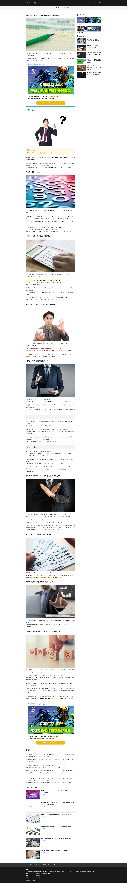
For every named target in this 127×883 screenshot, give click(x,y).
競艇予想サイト (46, 873)
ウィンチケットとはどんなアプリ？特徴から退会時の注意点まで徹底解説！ (94, 61)
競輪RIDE (59, 871)
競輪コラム (35, 13)
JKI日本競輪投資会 (30, 871)
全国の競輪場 (58, 7)
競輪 (96, 2)
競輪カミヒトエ (53, 871)
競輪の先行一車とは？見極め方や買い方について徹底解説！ (55, 850)
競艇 (100, 2)
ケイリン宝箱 (72, 871)
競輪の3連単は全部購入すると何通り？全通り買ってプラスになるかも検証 (94, 67)
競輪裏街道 (36, 871)
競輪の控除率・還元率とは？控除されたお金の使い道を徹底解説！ (56, 838)
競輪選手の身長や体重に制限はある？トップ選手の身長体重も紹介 (56, 826)
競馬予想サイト (39, 875)
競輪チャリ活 (86, 871)
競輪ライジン (92, 871)
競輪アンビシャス (65, 871)
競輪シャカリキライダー (44, 871)
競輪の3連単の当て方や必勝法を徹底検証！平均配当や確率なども (56, 814)
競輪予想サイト (67, 7)
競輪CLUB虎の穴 (79, 871)
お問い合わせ (39, 877)
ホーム (27, 864)
